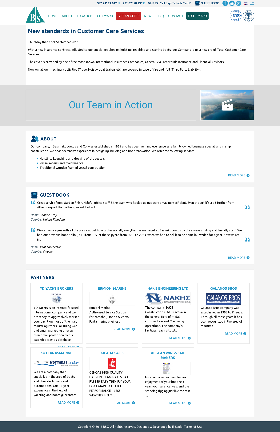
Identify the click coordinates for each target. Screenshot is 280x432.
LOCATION (85, 16)
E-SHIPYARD (197, 16)
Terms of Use (193, 426)
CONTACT (176, 16)
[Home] (35, 22)
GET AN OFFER (129, 16)
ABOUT (67, 16)
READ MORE (236, 175)
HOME (53, 16)
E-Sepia (177, 426)
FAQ (161, 16)
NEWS (149, 16)
